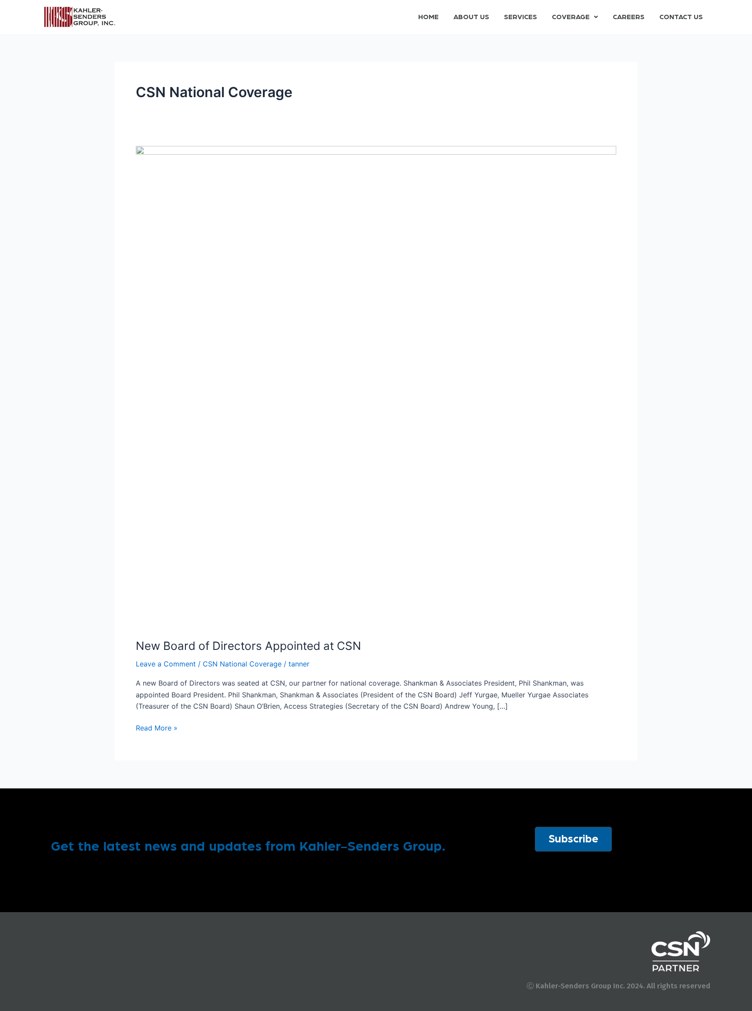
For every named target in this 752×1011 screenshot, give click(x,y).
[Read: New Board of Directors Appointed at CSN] (376, 386)
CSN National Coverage (242, 663)
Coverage (571, 17)
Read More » (157, 727)
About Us (471, 17)
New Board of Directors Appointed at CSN (248, 646)
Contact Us (681, 17)
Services (520, 17)
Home (428, 17)
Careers (629, 17)
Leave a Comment (166, 663)
